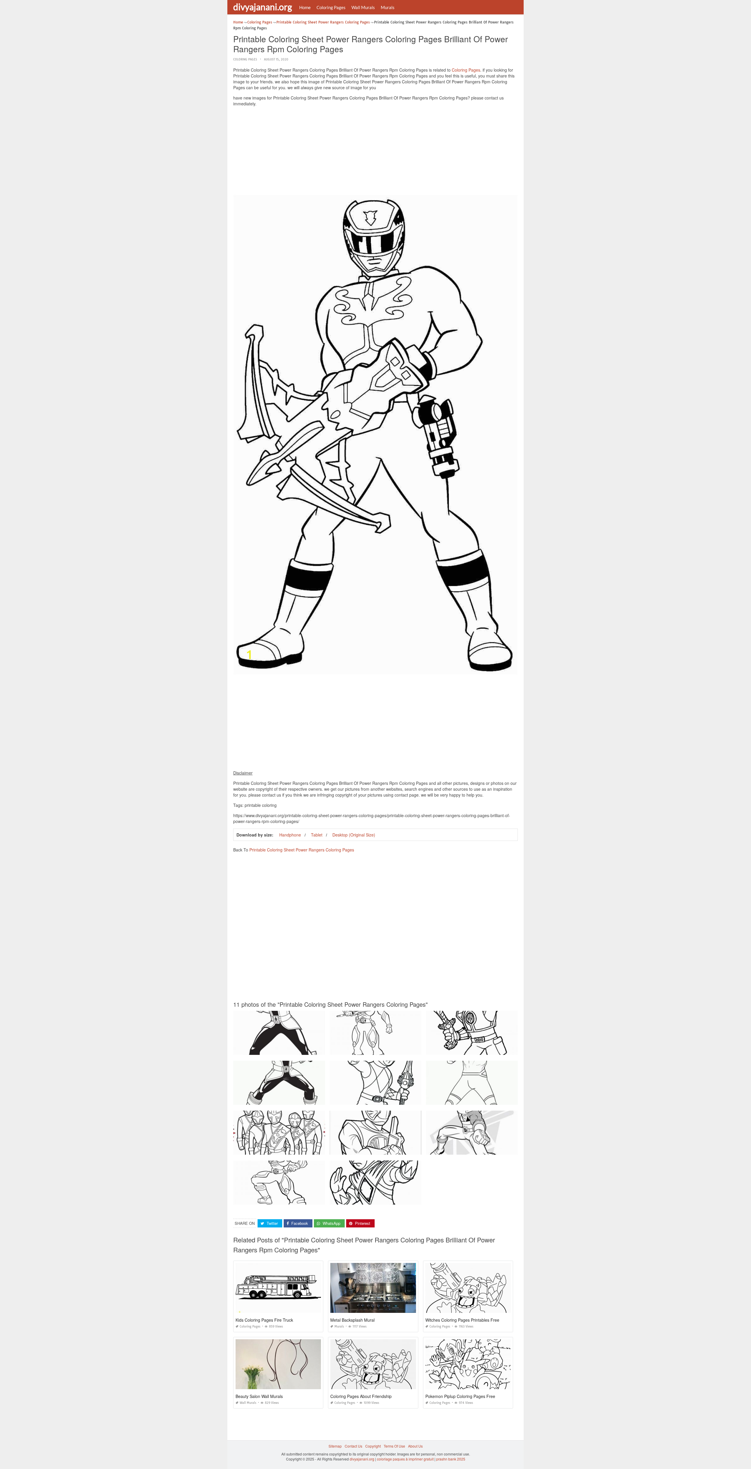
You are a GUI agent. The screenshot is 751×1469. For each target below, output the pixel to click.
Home (305, 7)
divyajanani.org (262, 6)
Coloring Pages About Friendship (361, 1396)
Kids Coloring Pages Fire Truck (264, 1320)
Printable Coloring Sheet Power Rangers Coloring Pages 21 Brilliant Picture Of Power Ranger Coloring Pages (322, 1149)
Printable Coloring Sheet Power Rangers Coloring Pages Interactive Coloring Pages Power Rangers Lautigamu (516, 1049)
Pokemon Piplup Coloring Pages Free (460, 1396)
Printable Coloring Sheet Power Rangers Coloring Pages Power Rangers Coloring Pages (402, 1149)
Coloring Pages (331, 7)
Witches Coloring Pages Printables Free (462, 1320)
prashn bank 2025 (450, 1458)
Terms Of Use (394, 1445)
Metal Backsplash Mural (352, 1320)
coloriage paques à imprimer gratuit (405, 1458)
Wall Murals (363, 7)
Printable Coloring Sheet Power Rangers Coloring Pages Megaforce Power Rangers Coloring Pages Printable (322, 1099)
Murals (388, 7)
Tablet (316, 835)
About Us (415, 1445)
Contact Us (353, 1445)
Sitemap (335, 1445)
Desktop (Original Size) (353, 835)
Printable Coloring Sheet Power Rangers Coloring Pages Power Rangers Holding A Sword (307, 1049)
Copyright (373, 1445)
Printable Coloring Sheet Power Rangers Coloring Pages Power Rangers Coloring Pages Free (310, 1199)
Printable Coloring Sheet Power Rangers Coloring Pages (301, 850)
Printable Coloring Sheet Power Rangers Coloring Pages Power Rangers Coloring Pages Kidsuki (408, 1049)
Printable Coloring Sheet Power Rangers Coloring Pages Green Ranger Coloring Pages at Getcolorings (414, 1199)
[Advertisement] (375, 152)
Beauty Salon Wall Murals (259, 1396)
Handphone (290, 835)
